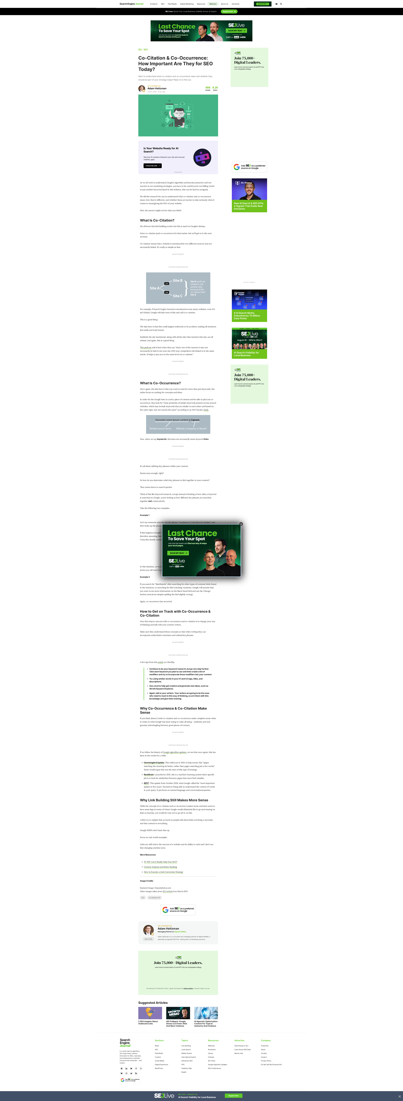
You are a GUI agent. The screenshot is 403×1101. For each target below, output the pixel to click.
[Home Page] (132, 4)
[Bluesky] (121, 1073)
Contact (264, 1053)
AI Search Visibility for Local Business (246, 354)
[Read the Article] (150, 1013)
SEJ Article (167, 891)
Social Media (159, 1061)
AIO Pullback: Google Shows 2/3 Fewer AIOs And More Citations (176, 1023)
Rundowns (212, 1050)
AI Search (153, 4)
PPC (183, 1065)
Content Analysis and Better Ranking (160, 867)
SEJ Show (211, 1061)
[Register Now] (249, 189)
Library (210, 1053)
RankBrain (149, 774)
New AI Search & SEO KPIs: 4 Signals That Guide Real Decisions (249, 206)
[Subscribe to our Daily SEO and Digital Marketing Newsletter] (276, 4)
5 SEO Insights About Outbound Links (148, 1022)
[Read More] (249, 299)
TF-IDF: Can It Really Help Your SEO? (160, 862)
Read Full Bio (148, 939)
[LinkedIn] (126, 1068)
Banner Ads (238, 1053)
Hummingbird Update (154, 762)
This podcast (145, 347)
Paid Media (172, 4)
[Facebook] (136, 1068)
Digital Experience (161, 1065)
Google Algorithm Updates (217, 1065)
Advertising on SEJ (241, 1046)
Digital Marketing (187, 4)
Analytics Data (186, 1068)
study (205, 410)
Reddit (183, 1072)
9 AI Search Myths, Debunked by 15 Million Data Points (247, 316)
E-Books (211, 1057)
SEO (162, 4)
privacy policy (188, 988)
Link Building (186, 1046)
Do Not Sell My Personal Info (271, 1065)
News (157, 1046)
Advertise (235, 4)
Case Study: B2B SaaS (242, 1050)
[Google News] (121, 1068)
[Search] (281, 4)
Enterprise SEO (186, 1061)
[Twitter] (141, 1068)
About (263, 1050)
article (160, 662)
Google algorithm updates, (175, 752)
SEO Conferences (214, 1068)
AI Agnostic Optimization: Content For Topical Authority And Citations (206, 1023)
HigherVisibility (180, 932)
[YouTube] (131, 1068)
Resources (201, 4)
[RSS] (136, 1073)
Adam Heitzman (156, 88)
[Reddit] (131, 1073)
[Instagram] (126, 1073)
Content (158, 1057)
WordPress (159, 1068)
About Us (224, 4)
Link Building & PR (154, 897)
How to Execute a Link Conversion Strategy (163, 872)
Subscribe (264, 1046)
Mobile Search (186, 1053)
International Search (188, 1057)
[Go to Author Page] (141, 88)
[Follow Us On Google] (178, 909)
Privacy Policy (266, 1061)
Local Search (186, 1050)
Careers (264, 1057)
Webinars (213, 4)
